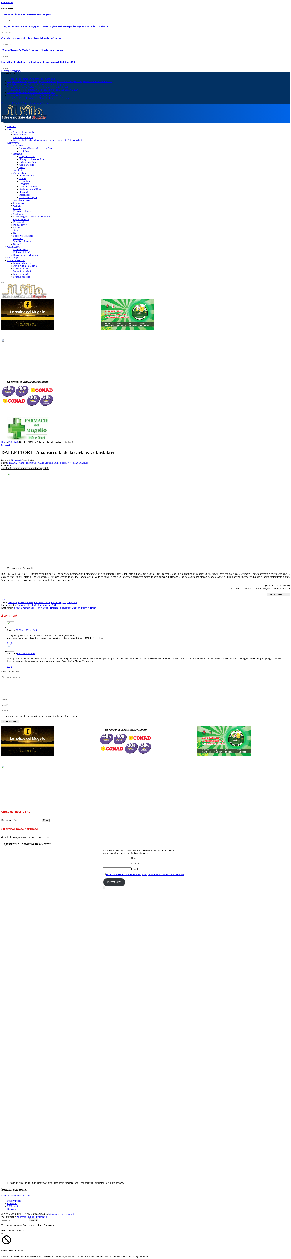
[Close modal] (2, 1233)
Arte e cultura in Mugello (25, 266)
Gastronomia (19, 214)
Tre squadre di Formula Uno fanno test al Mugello (26, 14)
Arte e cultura (19, 173)
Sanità (16, 233)
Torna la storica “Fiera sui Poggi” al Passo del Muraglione (35, 95)
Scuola (16, 227)
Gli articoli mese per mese (13, 837)
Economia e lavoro (22, 211)
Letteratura (24, 181)
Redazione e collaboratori (25, 255)
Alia (3, 599)
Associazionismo (21, 200)
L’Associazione (20, 249)
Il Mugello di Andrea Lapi (31, 159)
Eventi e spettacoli (28, 186)
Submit (33, 1220)
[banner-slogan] (27, 328)
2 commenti (16, 460)
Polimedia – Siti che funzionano (31, 1217)
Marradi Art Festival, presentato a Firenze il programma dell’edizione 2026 (38, 62)
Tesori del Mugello (28, 197)
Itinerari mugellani (22, 271)
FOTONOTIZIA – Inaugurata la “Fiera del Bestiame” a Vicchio (38, 98)
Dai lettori (18, 145)
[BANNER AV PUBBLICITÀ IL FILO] (27, 341)
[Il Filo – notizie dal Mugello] (24, 119)
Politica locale (20, 225)
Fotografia (24, 184)
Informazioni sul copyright (61, 1214)
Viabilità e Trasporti (22, 241)
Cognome (135, 863)
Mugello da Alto (27, 156)
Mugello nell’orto (21, 276)
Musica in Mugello (22, 263)
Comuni (17, 205)
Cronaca (17, 208)
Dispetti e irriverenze (23, 137)
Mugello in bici (20, 274)
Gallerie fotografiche (29, 162)
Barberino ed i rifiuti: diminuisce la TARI (36, 605)
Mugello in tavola (21, 268)
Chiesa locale (19, 203)
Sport (15, 230)
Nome (134, 858)
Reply (10, 643)
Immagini (17, 153)
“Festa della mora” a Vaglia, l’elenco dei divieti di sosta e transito (32, 50)
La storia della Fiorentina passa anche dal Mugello (31, 92)
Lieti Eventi (25, 151)
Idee (9, 129)
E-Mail (134, 869)
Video (22, 167)
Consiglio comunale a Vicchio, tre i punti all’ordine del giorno (31, 38)
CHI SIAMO (13, 246)
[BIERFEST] (127, 328)
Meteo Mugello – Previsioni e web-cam (32, 216)
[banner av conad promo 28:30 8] (27, 407)
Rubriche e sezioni (16, 260)
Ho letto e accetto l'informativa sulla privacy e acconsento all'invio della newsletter (145, 874)
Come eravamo (26, 164)
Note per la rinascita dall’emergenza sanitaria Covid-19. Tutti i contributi (47, 140)
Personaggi (18, 222)
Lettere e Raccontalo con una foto (35, 148)
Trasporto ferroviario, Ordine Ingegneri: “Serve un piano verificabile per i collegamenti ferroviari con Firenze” (55, 26)
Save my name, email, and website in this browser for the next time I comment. (42, 716)
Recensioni (24, 194)
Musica (22, 178)
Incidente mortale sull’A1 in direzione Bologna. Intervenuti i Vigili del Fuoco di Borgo (54, 608)
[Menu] (2, 122)
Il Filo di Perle (20, 134)
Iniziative (11, 126)
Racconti (23, 192)
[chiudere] (104, 887)
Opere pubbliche (21, 219)
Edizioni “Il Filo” (21, 252)
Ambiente (18, 170)
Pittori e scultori (26, 175)
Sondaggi (17, 244)
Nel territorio (13, 143)
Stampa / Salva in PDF (278, 594)
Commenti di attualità (23, 132)
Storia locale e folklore (30, 189)
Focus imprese (14, 257)
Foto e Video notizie (23, 235)
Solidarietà (18, 238)
